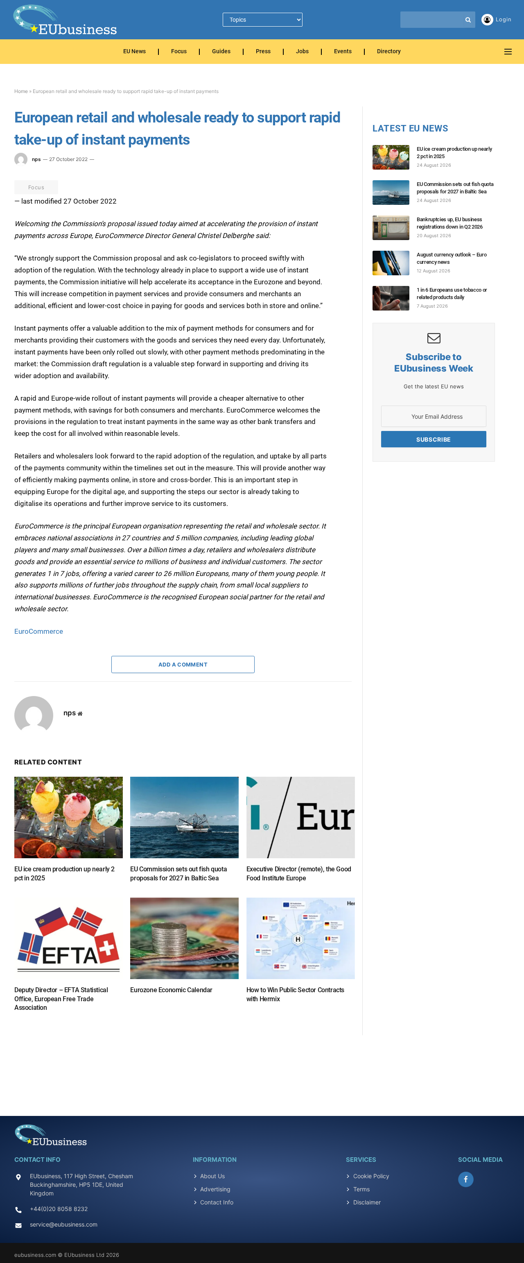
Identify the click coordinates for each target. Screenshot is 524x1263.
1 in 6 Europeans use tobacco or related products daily (452, 293)
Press (263, 52)
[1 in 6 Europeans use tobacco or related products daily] (395, 298)
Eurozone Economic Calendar (171, 990)
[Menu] (508, 52)
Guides (221, 52)
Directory (389, 52)
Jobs (302, 52)
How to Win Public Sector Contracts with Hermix (295, 994)
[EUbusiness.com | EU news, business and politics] (65, 19)
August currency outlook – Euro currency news (451, 258)
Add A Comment (183, 664)
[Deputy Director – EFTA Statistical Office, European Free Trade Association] (68, 938)
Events (343, 52)
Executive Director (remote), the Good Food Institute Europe (298, 873)
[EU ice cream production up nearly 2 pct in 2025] (68, 817)
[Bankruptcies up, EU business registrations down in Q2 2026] (395, 227)
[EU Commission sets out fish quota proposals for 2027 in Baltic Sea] (184, 817)
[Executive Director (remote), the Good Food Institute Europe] (300, 817)
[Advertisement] (262, 1070)
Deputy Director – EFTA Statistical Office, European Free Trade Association (61, 999)
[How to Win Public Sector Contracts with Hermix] (300, 938)
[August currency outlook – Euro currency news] (395, 263)
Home (21, 91)
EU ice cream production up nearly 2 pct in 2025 (64, 873)
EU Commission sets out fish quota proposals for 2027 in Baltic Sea (178, 873)
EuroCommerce (38, 631)
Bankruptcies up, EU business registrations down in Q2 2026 (450, 223)
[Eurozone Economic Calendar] (184, 938)
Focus (179, 52)
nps (36, 159)
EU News (134, 52)
